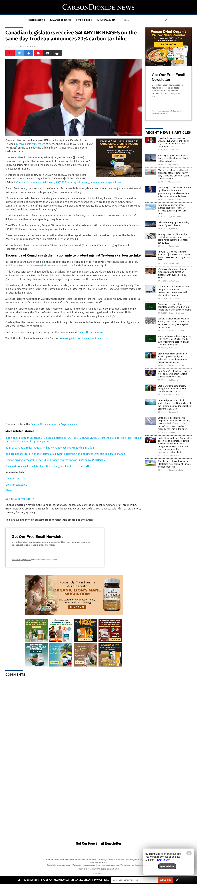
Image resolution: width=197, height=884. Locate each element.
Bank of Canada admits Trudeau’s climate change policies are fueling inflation (49, 447)
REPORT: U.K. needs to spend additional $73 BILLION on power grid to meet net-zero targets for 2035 (174, 256)
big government (32, 504)
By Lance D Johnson (176, 313)
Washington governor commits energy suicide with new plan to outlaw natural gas (173, 158)
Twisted (20, 512)
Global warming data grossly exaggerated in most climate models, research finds (172, 389)
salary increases (121, 508)
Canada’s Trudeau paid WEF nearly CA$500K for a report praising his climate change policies (68, 182)
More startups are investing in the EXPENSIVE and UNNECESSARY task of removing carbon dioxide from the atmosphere (174, 340)
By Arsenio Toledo (176, 470)
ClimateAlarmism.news (90, 332)
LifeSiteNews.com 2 (16, 484)
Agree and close (167, 866)
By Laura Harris (174, 150)
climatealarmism (105, 20)
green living (129, 504)
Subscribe (165, 879)
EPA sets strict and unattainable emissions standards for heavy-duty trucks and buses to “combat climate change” (174, 174)
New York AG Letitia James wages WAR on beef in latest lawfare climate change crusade (174, 374)
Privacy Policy (98, 873)
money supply (68, 508)
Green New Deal (14, 508)
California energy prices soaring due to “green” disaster (173, 224)
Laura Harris (29, 46)
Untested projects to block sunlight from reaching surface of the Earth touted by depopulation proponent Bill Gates (174, 404)
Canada (47, 504)
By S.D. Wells (174, 298)
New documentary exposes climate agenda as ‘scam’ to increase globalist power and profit (172, 209)
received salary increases (30, 144)
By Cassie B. (173, 165)
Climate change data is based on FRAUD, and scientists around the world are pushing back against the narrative (174, 323)
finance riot (114, 504)
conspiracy (75, 504)
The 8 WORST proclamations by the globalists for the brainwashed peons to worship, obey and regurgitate (173, 290)
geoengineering (36, 20)
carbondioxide (84, 20)
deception (101, 504)
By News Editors (175, 217)
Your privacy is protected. (21, 560)
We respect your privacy (82, 865)
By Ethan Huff (174, 229)
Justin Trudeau (50, 508)
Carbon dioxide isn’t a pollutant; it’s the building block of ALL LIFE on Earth (47, 466)
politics (91, 508)
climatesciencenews (60, 20)
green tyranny (33, 508)
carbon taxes (60, 504)
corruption (88, 504)
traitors (136, 508)
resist (99, 508)
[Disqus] (73, 717)
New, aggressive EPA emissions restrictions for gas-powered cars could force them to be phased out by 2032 (174, 238)
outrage (81, 508)
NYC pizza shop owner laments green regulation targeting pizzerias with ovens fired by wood (173, 273)
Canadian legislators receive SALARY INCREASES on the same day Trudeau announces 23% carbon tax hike (173, 142)
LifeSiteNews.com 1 (16, 478)
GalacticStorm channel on (45, 424)
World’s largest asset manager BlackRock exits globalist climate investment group (174, 464)
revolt (107, 508)
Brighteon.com (68, 424)
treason (9, 512)
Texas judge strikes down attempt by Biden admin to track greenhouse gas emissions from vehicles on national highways (174, 191)
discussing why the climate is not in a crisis (83, 338)
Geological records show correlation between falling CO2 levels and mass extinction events (174, 307)
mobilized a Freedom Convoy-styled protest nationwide (36, 265)
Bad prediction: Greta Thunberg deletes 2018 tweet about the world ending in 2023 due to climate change (65, 453)
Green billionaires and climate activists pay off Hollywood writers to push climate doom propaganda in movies (172, 358)
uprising (30, 512)
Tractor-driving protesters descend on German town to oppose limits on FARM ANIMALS (55, 460)
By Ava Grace (174, 246)
